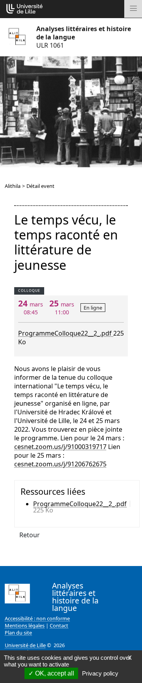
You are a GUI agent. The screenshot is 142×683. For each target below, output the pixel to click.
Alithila (13, 185)
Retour (29, 535)
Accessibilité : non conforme (37, 618)
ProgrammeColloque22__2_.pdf (65, 333)
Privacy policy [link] (100, 673)
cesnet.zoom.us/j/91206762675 (60, 464)
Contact (59, 625)
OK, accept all (54, 673)
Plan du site (18, 632)
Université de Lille (25, 645)
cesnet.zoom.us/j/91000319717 (60, 446)
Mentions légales (25, 625)
